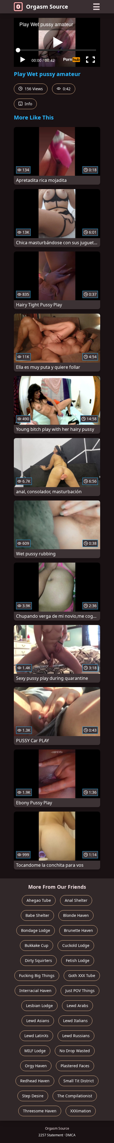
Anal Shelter (76, 900)
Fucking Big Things (37, 975)
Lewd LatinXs (36, 1035)
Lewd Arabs (77, 1005)
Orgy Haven (36, 1065)
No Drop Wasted (74, 1050)
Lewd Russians (76, 1035)
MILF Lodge (35, 1050)
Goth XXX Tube (81, 975)
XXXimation (80, 1110)
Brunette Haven (78, 930)
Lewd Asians (37, 1020)
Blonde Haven (76, 915)
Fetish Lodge (77, 960)
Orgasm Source (47, 6)
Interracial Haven (35, 990)
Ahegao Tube (39, 900)
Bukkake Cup (36, 945)
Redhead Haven (35, 1080)
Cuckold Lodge (75, 945)
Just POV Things (80, 990)
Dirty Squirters (38, 960)
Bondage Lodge (35, 930)
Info (28, 103)
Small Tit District (78, 1080)
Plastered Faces (75, 1065)
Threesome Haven (39, 1110)
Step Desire (32, 1095)
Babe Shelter (37, 915)
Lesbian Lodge (39, 1005)
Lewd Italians (75, 1020)
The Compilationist (74, 1095)
